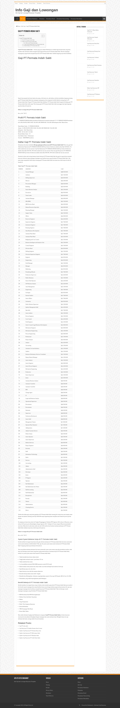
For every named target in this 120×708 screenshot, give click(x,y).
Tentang (21, 3)
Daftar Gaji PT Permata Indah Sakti (29, 41)
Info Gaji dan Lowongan (36, 10)
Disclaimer (39, 3)
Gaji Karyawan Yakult (92, 72)
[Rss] (105, 3)
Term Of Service (46, 3)
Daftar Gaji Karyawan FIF (93, 88)
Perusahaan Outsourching (63, 18)
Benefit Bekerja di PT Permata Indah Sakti (31, 45)
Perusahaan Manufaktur (76, 18)
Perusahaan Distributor (32, 18)
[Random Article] (104, 19)
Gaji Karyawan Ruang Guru (93, 51)
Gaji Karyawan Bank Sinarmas (94, 65)
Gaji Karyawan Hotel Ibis (93, 43)
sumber (31, 137)
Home (16, 3)
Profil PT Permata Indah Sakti (28, 39)
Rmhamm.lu (90, 705)
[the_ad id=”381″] (22, 113)
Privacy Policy (32, 3)
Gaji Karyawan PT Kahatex (93, 94)
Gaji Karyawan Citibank (93, 57)
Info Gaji (22, 18)
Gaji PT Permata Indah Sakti (26, 38)
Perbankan (41, 18)
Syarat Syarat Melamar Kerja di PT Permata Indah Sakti (34, 44)
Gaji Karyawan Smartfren (93, 80)
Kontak (25, 3)
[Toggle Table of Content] (42, 35)
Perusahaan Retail (50, 18)
